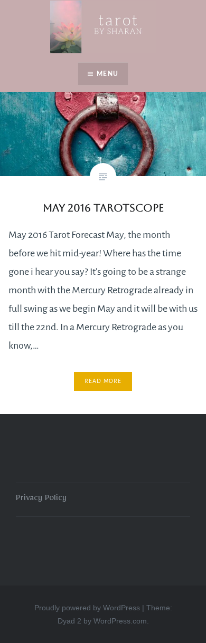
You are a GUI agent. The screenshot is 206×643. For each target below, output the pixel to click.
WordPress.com (120, 621)
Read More (103, 381)
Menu (107, 74)
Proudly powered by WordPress (87, 607)
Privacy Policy (41, 499)
